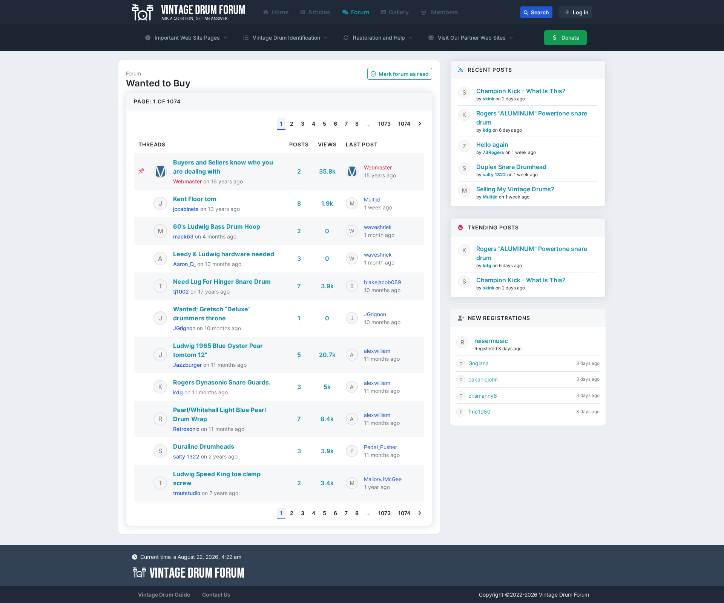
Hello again (492, 144)
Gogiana (478, 363)
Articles (319, 12)
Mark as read (403, 74)
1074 (404, 123)
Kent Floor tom (194, 199)
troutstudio (187, 493)
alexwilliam (377, 351)
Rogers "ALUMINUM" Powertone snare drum (531, 117)
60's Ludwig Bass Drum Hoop (216, 226)
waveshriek (378, 227)
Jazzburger (188, 364)
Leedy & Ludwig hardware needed (223, 254)
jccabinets (186, 209)
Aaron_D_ (185, 264)
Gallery (399, 12)
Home (280, 12)
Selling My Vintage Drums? (515, 189)
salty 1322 (187, 456)
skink (489, 99)
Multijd (372, 199)
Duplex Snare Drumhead (511, 167)
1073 (384, 123)
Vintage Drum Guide (164, 594)
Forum (360, 12)
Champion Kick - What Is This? (521, 91)
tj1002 (181, 291)
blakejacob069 (382, 282)
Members (443, 12)
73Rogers (494, 152)
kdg (178, 392)
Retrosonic (187, 429)
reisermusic (491, 341)
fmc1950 (479, 411)
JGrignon (185, 328)
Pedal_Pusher (380, 447)
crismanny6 (482, 395)
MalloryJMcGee (383, 479)
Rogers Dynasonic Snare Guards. (222, 382)
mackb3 (184, 236)
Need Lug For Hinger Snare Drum (222, 281)
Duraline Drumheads (203, 446)
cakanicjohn (483, 379)
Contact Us (216, 594)
